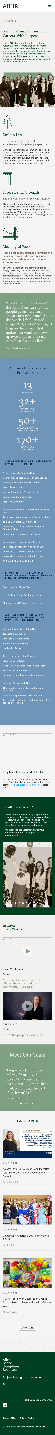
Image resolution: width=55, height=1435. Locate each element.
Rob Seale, (25, 785)
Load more (27, 1328)
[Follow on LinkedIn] (5, 1405)
